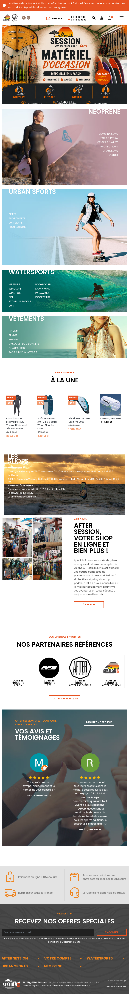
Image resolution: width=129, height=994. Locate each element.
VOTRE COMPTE (57, 958)
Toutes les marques (64, 698)
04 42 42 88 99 (78, 19)
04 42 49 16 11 (78, 17)
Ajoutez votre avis (99, 722)
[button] (57, 102)
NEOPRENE (53, 966)
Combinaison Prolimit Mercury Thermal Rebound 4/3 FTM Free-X (16, 423)
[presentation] (6, 64)
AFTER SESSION (15, 958)
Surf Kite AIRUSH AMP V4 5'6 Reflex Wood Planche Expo (47, 423)
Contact (54, 18)
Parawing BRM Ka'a (110, 418)
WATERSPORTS (100, 958)
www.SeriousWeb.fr (117, 986)
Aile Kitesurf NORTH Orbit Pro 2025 (79, 420)
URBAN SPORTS (15, 966)
